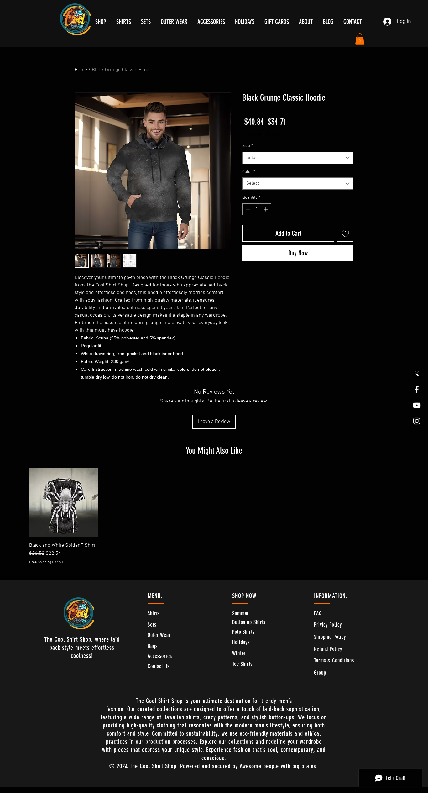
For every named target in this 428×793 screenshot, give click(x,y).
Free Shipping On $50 (262, 133)
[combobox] (297, 158)
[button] (359, 39)
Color (248, 172)
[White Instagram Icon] (416, 421)
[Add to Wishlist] (345, 233)
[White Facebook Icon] (416, 389)
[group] (214, 516)
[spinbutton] (256, 209)
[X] (416, 374)
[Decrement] (247, 209)
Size (247, 146)
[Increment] (266, 209)
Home (81, 70)
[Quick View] (63, 502)
